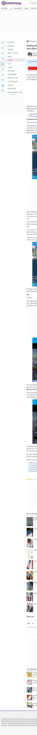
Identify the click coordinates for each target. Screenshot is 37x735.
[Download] (2, 74)
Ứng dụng (27, 719)
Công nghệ (32, 41)
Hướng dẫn (21, 719)
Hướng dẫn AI (18, 8)
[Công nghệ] (2, 64)
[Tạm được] (29, 479)
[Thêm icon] (28, 623)
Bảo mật (15, 719)
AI (11, 8)
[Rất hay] (34, 479)
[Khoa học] (2, 90)
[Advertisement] (12, 106)
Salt (30, 298)
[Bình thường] (30, 479)
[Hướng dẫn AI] (2, 53)
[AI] (2, 42)
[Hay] (32, 479)
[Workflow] (2, 58)
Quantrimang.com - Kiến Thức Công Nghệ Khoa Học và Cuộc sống (12, 3)
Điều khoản (10, 719)
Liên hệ (32, 719)
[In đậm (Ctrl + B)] (32, 623)
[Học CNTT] (2, 69)
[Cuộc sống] (2, 85)
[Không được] (27, 479)
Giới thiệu (3, 719)
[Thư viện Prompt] (2, 48)
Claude (27, 8)
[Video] (2, 80)
